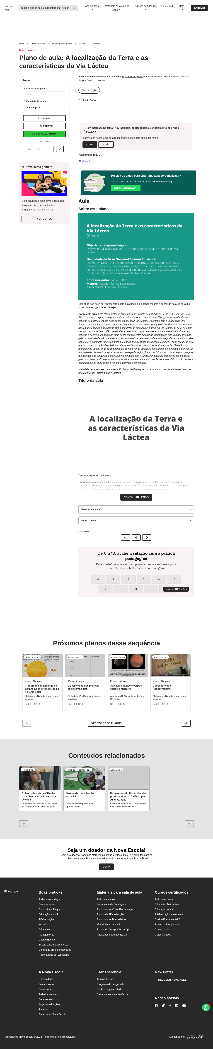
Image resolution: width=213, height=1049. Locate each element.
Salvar (46, 118)
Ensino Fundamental (62, 43)
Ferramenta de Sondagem (111, 904)
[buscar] (74, 8)
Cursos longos (163, 934)
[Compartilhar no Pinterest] (60, 149)
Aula (28, 94)
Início (21, 43)
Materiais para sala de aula (117, 8)
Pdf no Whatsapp (46, 134)
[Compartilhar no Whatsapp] (39, 149)
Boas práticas (91, 6)
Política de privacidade (109, 989)
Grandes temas (47, 904)
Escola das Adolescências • (54, 944)
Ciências (96, 43)
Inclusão (43, 924)
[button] (186, 723)
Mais (181, 6)
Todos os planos (106, 899)
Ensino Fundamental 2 (167, 919)
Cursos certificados (146, 6)
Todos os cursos (164, 899)
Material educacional (108, 924)
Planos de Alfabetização (110, 914)
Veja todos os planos (132, 76)
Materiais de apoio (36, 101)
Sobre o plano (33, 107)
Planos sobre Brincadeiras (111, 919)
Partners (43, 1009)
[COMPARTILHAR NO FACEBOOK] (136, 537)
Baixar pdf (46, 126)
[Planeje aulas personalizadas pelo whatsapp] (206, 1007)
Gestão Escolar (47, 939)
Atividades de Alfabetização (112, 934)
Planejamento (46, 934)
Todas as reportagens (51, 899)
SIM (92, 144)
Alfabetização (46, 919)
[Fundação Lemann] (195, 1037)
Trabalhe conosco (48, 994)
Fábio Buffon (90, 100)
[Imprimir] (29, 149)
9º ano (82, 43)
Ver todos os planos (106, 723)
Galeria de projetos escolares (55, 949)
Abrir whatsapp (125, 188)
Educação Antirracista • (168, 904)
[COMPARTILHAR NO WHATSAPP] (125, 537)
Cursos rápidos (163, 929)
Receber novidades (172, 980)
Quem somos (46, 989)
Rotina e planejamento (167, 924)
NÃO (107, 144)
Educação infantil (48, 914)
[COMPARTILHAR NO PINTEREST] (146, 537)
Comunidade (167, 6)
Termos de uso (105, 979)
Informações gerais (36, 88)
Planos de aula (38, 43)
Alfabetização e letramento (169, 914)
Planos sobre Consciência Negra (115, 909)
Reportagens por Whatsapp (54, 954)
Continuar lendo (136, 497)
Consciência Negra (49, 909)
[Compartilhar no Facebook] (49, 149)
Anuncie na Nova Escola (52, 1014)
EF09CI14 (84, 160)
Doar (106, 866)
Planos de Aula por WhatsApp (114, 929)
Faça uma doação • (49, 1004)
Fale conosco (46, 984)
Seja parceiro (46, 999)
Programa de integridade (110, 984)
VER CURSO (44, 218)
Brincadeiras (46, 929)
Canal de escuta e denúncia (112, 994)
